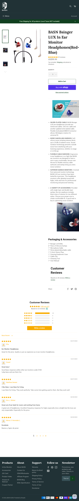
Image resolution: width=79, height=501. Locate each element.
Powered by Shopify (19, 498)
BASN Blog (21, 480)
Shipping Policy (37, 475)
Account (74, 16)
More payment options (62, 92)
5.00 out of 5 (45, 306)
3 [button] (40, 436)
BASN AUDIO (10, 498)
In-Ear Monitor (7, 467)
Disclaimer (35, 488)
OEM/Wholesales (23, 473)
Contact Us (21, 470)
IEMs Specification (23, 483)
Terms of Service (38, 482)
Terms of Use (36, 485)
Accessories (6, 470)
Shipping (59, 62)
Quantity (51, 70)
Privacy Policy (37, 479)
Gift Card (5, 473)
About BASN (21, 467)
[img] (6, 341)
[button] (53, 57)
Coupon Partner (7, 485)
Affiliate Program (23, 476)
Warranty (35, 467)
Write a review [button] (39, 328)
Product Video (7, 476)
